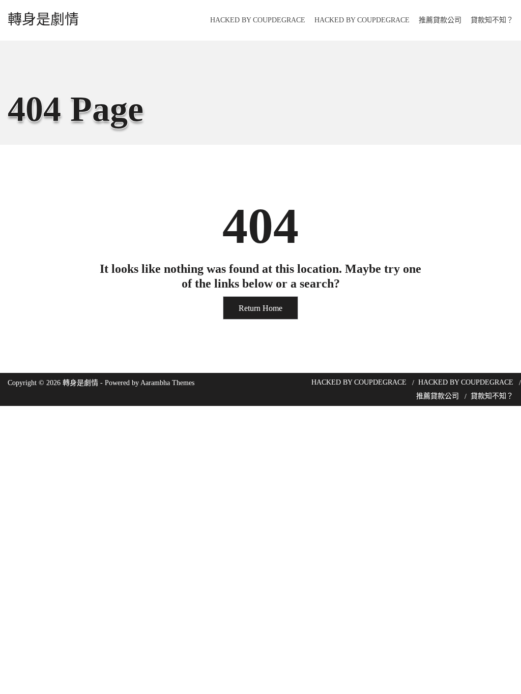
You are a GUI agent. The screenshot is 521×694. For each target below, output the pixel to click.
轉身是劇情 (43, 20)
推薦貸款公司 (440, 20)
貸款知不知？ (492, 20)
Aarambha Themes (167, 383)
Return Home (260, 308)
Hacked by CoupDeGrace (257, 20)
